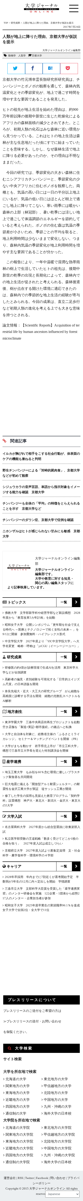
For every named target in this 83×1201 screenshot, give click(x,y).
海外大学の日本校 (57, 1113)
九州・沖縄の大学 (57, 1106)
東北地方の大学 (56, 1079)
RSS (20, 1178)
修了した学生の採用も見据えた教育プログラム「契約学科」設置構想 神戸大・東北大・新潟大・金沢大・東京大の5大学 (41, 800)
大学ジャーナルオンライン (47, 1188)
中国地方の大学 (56, 1099)
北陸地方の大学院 (57, 1141)
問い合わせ (57, 1178)
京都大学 (37, 55)
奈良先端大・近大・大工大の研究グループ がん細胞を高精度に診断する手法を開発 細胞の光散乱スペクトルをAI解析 (41, 696)
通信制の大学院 (18, 1162)
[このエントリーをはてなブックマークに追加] (51, 68)
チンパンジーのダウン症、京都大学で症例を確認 (38, 520)
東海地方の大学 (18, 1093)
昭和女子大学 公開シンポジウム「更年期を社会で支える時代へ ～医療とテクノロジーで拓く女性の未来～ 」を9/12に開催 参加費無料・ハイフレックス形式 (41, 629)
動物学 (12, 55)
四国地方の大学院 (19, 1155)
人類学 (22, 55)
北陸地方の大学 (56, 1093)
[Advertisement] (41, 387)
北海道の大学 (16, 1079)
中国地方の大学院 (57, 1148)
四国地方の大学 (18, 1106)
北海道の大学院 (18, 1127)
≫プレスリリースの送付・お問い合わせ (32, 1021)
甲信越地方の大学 (57, 1086)
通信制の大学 (16, 1113)
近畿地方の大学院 (19, 1148)
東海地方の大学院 (19, 1141)
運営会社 (10, 1178)
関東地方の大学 (18, 1086)
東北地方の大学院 (57, 1127)
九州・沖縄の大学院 (59, 1155)
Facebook (42, 1178)
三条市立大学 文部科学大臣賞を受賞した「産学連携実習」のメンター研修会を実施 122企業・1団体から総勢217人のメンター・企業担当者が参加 (41, 893)
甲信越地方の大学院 (59, 1134)
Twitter (29, 1178)
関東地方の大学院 (19, 1134)
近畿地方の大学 (18, 1099)
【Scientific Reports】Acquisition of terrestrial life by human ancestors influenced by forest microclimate (41, 331)
